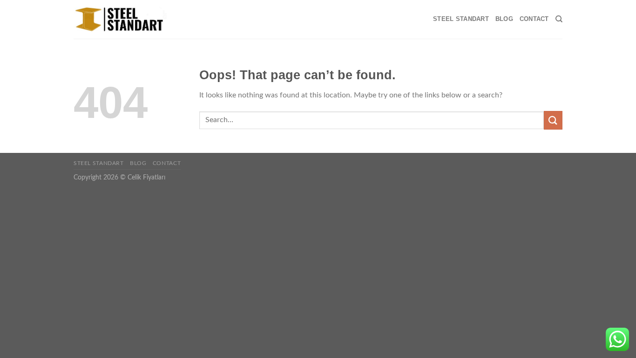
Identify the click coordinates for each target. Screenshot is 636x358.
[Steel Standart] (120, 20)
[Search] (558, 19)
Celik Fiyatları (146, 177)
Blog (504, 18)
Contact (534, 18)
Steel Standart (461, 18)
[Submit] (553, 120)
